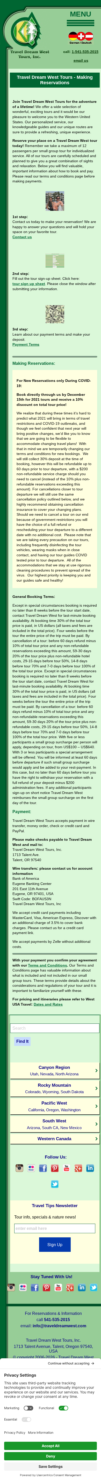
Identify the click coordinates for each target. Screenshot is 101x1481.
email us (81, 60)
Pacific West (54, 1106)
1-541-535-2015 (85, 52)
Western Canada (54, 1138)
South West (54, 1124)
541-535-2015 (57, 1319)
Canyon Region (54, 1070)
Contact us (22, 237)
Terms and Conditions (47, 965)
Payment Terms (25, 344)
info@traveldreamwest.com (59, 1326)
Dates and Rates (48, 1004)
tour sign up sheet (28, 284)
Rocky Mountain (54, 1088)
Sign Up (54, 1244)
